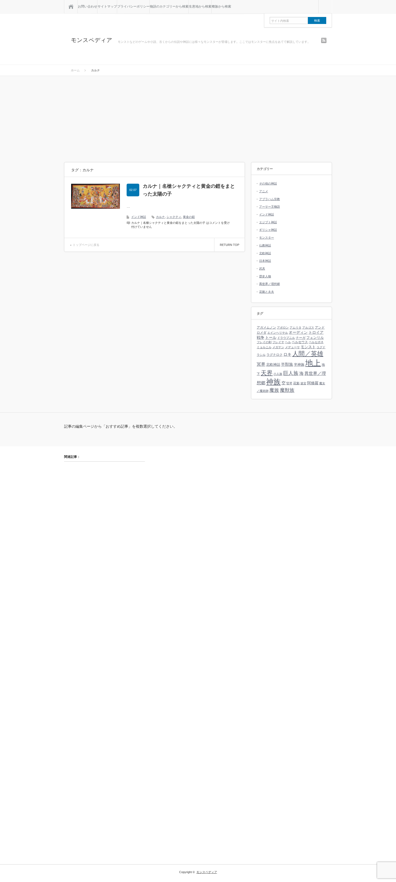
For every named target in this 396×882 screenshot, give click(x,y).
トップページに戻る (86, 244)
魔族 (274, 390)
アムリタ (295, 327)
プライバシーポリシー (133, 6)
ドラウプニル (286, 337)
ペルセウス (300, 342)
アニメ (263, 191)
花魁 (296, 383)
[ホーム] (71, 6)
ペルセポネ (316, 342)
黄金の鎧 (189, 216)
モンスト (308, 347)
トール (270, 338)
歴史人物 (265, 276)
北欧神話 (265, 253)
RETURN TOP (229, 244)
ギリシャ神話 (268, 229)
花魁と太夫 (266, 291)
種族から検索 (221, 6)
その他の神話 (268, 183)
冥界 (261, 364)
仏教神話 (265, 245)
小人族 (277, 373)
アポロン (283, 327)
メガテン (278, 347)
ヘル (288, 342)
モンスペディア (91, 40)
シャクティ (173, 216)
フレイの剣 (264, 342)
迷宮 (303, 383)
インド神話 (138, 216)
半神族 (299, 364)
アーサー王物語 (269, 206)
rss (323, 40)
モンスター (266, 237)
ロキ (287, 354)
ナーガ (300, 338)
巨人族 (290, 373)
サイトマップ (107, 6)
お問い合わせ (87, 6)
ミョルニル (264, 347)
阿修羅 (312, 383)
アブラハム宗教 (269, 199)
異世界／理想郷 (269, 283)
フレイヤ (278, 342)
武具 (262, 268)
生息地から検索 (200, 6)
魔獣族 (287, 390)
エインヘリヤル (277, 332)
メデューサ (292, 347)
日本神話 (265, 260)
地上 (313, 362)
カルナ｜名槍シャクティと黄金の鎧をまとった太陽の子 (189, 190)
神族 (273, 382)
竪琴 (289, 383)
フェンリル (315, 338)
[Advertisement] (198, 116)
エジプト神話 (268, 222)
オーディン (298, 332)
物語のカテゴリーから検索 (169, 6)
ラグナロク (274, 355)
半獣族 (287, 364)
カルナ (160, 216)
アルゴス (308, 327)
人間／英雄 (307, 353)
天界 (267, 372)
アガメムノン (266, 327)
